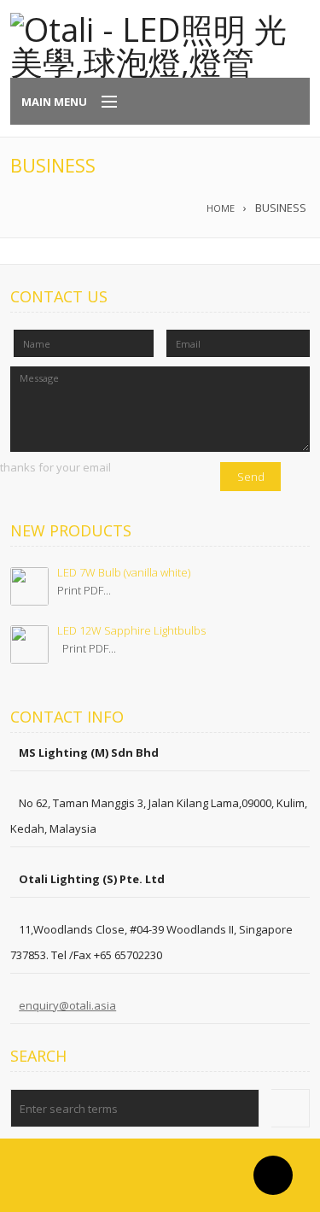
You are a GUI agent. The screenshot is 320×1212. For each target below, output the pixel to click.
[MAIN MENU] (101, 102)
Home (221, 208)
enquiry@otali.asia (67, 1005)
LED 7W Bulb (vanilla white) (123, 572)
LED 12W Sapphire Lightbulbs (131, 630)
